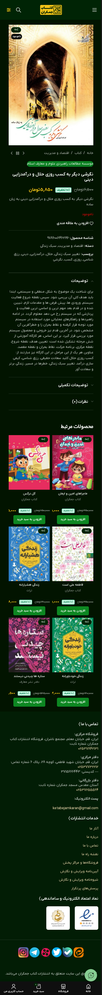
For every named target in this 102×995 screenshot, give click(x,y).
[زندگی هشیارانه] (29, 554)
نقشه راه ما (90, 854)
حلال (49, 254)
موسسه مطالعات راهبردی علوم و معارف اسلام (60, 163)
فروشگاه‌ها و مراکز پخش (80, 862)
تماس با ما (90, 845)
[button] (73, 519)
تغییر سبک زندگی (67, 254)
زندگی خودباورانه (73, 676)
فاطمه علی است (72, 585)
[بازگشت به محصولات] (18, 153)
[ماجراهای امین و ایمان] (72, 462)
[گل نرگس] (29, 462)
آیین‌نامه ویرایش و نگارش (79, 871)
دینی (24, 254)
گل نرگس (29, 494)
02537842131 (88, 748)
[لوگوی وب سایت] (51, 9)
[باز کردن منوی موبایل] (95, 10)
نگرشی (58, 259)
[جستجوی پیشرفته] (9, 10)
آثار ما (94, 828)
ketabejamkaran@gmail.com (75, 808)
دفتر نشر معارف (29, 682)
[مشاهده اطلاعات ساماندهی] (58, 918)
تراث (29, 591)
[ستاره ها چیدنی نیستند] (29, 645)
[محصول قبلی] (23, 153)
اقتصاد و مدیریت (56, 153)
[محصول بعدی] (12, 153)
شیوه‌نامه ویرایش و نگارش (78, 879)
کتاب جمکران (73, 499)
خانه (90, 153)
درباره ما (92, 837)
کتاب (78, 153)
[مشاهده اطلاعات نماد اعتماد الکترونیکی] (86, 918)
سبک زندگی (48, 246)
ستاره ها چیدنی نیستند (29, 676)
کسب (68, 259)
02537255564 (87, 790)
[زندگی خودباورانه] (72, 645)
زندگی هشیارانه (29, 585)
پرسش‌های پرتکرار (84, 888)
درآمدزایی (37, 254)
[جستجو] (19, 10)
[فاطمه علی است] (72, 554)
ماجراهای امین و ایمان (72, 494)
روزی (77, 259)
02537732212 (88, 767)
